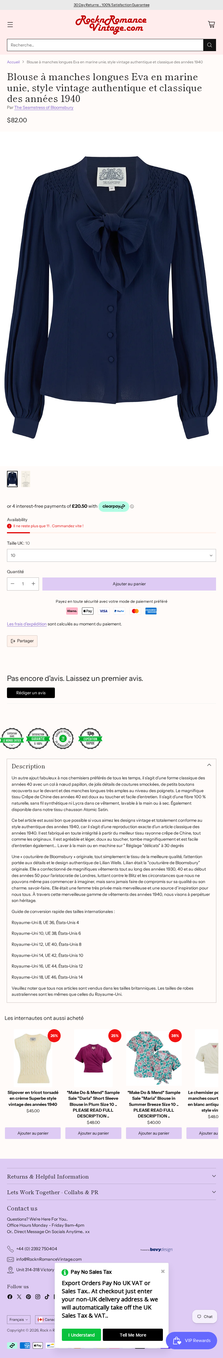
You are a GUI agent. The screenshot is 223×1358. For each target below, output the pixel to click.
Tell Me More (133, 1335)
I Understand (81, 1335)
